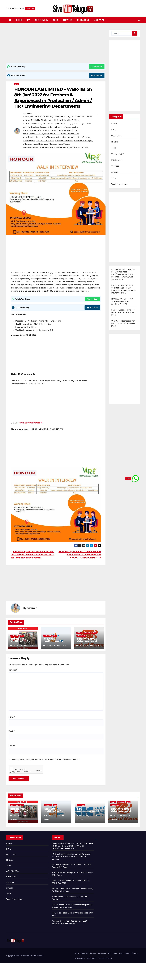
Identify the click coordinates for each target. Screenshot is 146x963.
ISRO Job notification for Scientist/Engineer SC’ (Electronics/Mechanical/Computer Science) (71, 856)
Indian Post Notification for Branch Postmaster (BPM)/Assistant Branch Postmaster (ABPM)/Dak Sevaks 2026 (123, 274)
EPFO (113, 130)
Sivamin (28, 114)
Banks (79, 632)
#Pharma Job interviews (56, 137)
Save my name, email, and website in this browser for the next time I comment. (46, 759)
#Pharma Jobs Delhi (64, 140)
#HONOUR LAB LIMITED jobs (67, 120)
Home (19, 20)
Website (12, 745)
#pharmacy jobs (61, 147)
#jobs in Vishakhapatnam (69, 127)
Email (12, 731)
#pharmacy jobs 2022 (78, 147)
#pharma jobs (29, 140)
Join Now (98, 67)
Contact (93, 953)
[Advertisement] (56, 46)
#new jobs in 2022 (52, 134)
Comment (13, 670)
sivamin (114, 172)
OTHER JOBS (117, 154)
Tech (113, 178)
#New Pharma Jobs (70, 134)
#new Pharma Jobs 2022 (34, 137)
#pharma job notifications (79, 137)
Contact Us (83, 20)
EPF (28, 20)
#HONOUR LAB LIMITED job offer (38, 120)
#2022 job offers (45, 116)
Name (12, 717)
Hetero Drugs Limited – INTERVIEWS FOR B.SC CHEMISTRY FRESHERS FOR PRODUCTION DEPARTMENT (80, 554)
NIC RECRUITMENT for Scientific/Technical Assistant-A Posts (122, 301)
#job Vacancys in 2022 (81, 123)
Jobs (55, 20)
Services (67, 20)
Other (128, 953)
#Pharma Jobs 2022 (45, 140)
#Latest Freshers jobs (32, 130)
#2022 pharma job (61, 116)
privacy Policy (80, 958)
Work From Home (119, 184)
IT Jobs (114, 142)
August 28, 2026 (19, 816)
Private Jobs (81, 635)
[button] (139, 20)
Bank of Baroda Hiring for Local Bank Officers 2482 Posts (122, 312)
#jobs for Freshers (31, 127)
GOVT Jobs (14, 635)
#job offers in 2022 (62, 123)
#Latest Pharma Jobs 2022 (54, 130)
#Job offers (48, 123)
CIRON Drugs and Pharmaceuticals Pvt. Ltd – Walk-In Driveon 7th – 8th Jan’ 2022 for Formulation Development (32, 554)
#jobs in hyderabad (48, 127)
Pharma (134, 953)
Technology (41, 20)
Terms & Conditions (105, 958)
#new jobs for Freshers (33, 134)
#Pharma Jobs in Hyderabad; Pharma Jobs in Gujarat (46, 144)
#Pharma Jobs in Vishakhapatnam (38, 147)
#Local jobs (72, 130)
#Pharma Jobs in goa (83, 140)
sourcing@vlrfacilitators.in (30, 423)
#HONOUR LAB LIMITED (81, 116)
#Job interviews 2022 (32, 123)
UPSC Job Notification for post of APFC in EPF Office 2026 (123, 323)
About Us (99, 20)
